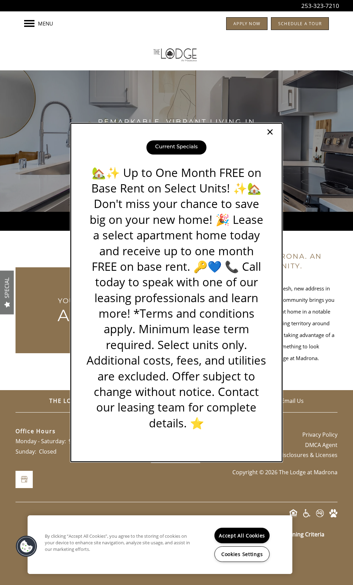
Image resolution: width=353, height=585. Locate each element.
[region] (160, 544)
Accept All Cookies (242, 535)
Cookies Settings (242, 554)
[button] (27, 546)
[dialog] (176, 292)
